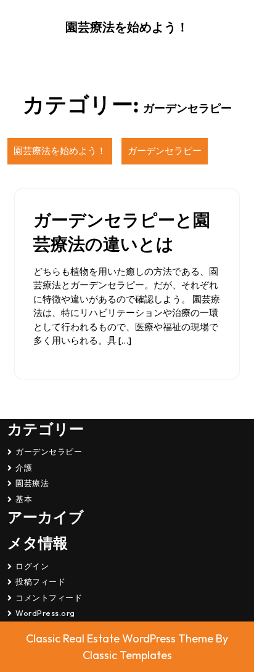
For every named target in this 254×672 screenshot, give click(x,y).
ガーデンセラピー (165, 150)
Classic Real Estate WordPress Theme (121, 638)
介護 (23, 467)
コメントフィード (48, 597)
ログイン (32, 566)
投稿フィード (40, 581)
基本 (23, 499)
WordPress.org (45, 613)
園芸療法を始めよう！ (127, 26)
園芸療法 (32, 483)
